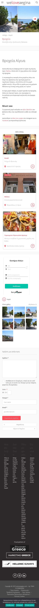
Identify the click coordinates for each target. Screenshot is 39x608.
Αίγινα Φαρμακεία (23, 494)
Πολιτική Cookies (19, 596)
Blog (31, 466)
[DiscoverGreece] (19, 551)
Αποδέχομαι (10, 605)
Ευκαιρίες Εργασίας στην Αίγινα (23, 534)
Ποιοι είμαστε (14, 590)
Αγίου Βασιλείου (27, 109)
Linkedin (24, 576)
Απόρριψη (19, 605)
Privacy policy (29, 605)
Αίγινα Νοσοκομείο (23, 500)
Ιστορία (23, 518)
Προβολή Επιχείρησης (13, 592)
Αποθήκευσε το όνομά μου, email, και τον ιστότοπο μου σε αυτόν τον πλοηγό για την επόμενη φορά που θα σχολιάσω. (19, 383)
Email (4, 407)
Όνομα (5, 398)
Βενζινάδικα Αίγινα (23, 514)
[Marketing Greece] (19, 558)
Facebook (15, 576)
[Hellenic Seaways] (19, 567)
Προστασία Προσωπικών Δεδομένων (18, 594)
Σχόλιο (5, 358)
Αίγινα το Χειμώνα (19, 429)
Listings (4, 35)
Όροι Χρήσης (26, 592)
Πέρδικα (8, 71)
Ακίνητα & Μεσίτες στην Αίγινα (23, 474)
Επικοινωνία (25, 590)
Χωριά (10, 35)
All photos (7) (33, 304)
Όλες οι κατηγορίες (6, 460)
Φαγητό (15, 462)
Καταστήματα (14, 474)
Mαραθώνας (20, 424)
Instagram (19, 576)
